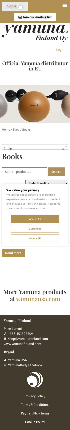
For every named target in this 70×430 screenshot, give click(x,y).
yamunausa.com (38, 299)
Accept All (35, 218)
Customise (35, 228)
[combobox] (35, 147)
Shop (16, 129)
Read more (13, 253)
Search (56, 172)
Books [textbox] (34, 149)
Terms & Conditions (35, 405)
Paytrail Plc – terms (35, 413)
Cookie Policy (35, 422)
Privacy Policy (35, 396)
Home (6, 129)
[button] (64, 5)
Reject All (35, 238)
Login (60, 50)
